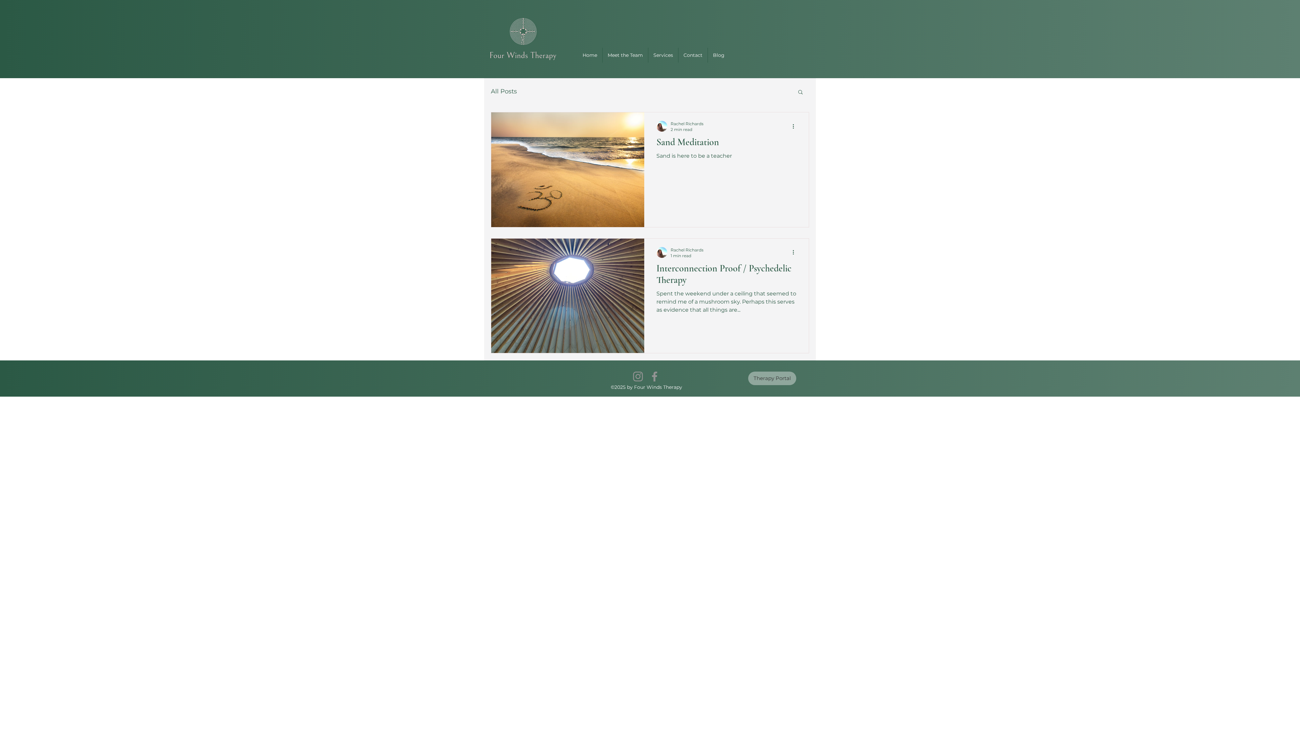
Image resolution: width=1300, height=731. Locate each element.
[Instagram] (638, 376)
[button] (800, 92)
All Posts (504, 91)
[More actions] (796, 126)
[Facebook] (654, 376)
